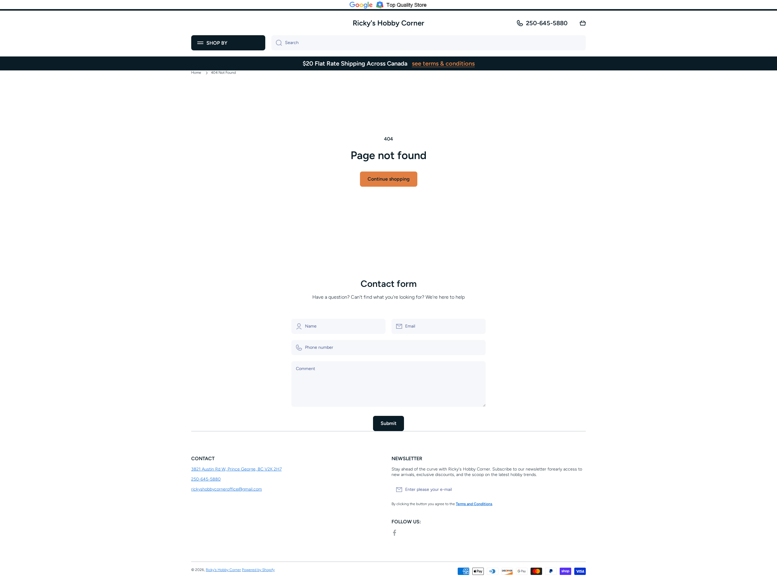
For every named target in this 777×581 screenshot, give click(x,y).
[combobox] (428, 42)
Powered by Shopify (258, 570)
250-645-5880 (547, 23)
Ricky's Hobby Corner (223, 570)
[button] (583, 23)
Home (196, 72)
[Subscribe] (578, 489)
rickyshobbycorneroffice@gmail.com (226, 489)
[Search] (276, 42)
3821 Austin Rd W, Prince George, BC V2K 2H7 (236, 469)
